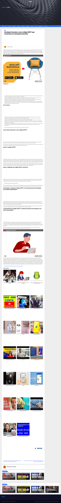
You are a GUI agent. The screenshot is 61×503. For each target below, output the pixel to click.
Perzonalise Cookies (44, 501)
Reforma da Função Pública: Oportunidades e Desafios (9, 477)
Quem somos (57, 501)
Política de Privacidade (53, 501)
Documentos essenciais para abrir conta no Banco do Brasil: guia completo (22, 477)
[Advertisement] (30, 8)
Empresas (47, 488)
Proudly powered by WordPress (5, 501)
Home (35, 501)
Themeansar (14, 501)
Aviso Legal (37, 501)
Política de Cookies (48, 501)
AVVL (30, 1)
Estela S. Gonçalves (10, 46)
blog (4, 30)
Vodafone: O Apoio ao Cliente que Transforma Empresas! (51, 490)
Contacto (40, 501)
